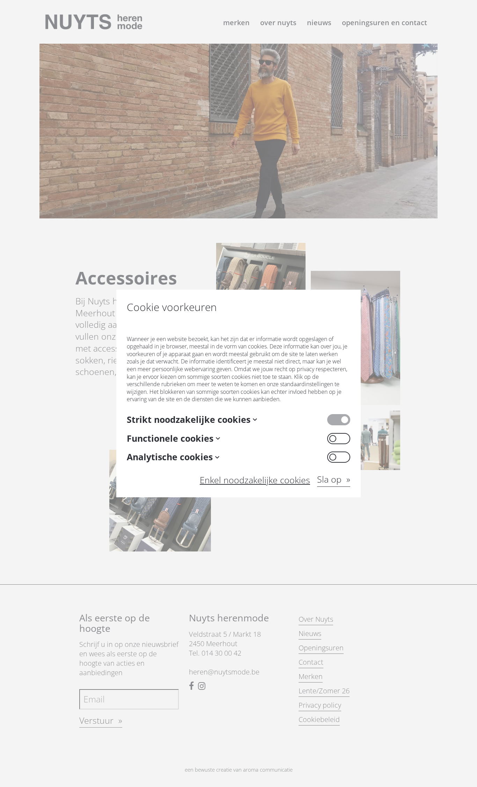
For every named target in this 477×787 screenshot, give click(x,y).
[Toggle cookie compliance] (338, 438)
